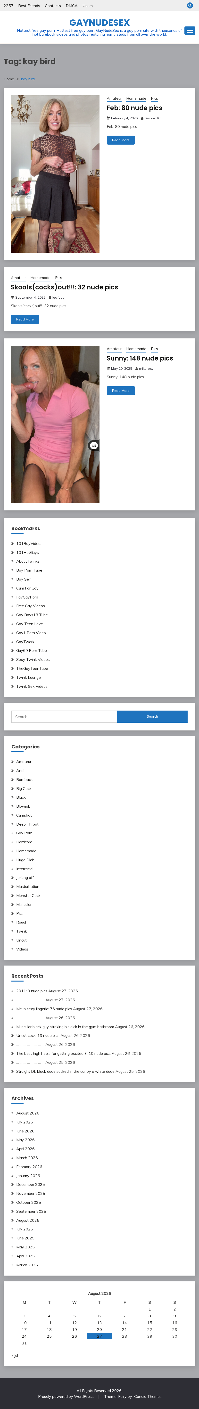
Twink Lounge (28, 677)
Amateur (114, 98)
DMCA (72, 5)
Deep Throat (27, 824)
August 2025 (27, 1220)
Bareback (24, 779)
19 (74, 1329)
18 (49, 1329)
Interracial (24, 868)
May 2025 (25, 1247)
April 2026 (25, 1148)
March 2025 (27, 1264)
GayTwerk (25, 641)
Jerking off (25, 877)
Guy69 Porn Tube (31, 650)
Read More (121, 140)
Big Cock (24, 788)
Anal (20, 770)
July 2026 (24, 1122)
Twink (21, 931)
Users (88, 5)
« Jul (14, 1355)
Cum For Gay (27, 588)
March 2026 (27, 1157)
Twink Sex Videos (32, 686)
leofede (58, 297)
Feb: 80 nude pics (134, 108)
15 (149, 1322)
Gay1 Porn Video (31, 632)
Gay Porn (24, 832)
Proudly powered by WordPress (66, 1396)
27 (99, 1336)
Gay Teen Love (29, 623)
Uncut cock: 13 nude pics (37, 1035)
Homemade (136, 98)
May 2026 (25, 1139)
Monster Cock (28, 895)
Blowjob (23, 806)
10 (24, 1322)
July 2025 (24, 1229)
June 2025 (25, 1238)
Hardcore (24, 841)
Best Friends (29, 5)
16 (174, 1322)
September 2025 (31, 1211)
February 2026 (29, 1166)
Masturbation (27, 886)
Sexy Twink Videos (33, 659)
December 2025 (30, 1184)
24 (24, 1336)
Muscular (24, 904)
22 (149, 1329)
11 (49, 1322)
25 (49, 1336)
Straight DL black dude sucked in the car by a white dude (65, 1071)
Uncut (21, 940)
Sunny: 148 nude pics (140, 358)
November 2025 (30, 1193)
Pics (154, 98)
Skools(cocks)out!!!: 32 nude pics (64, 287)
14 (124, 1322)
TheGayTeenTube (32, 668)
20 (99, 1329)
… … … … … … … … (30, 999)
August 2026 (27, 1113)
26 (74, 1336)
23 (174, 1329)
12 (74, 1322)
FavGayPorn (27, 597)
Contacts (53, 5)
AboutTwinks (28, 561)
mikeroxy (146, 368)
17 (24, 1329)
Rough (21, 922)
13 (99, 1322)
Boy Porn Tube (29, 570)
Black (21, 797)
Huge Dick (25, 859)
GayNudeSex (99, 22)
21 (124, 1329)
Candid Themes (148, 1396)
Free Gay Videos (30, 605)
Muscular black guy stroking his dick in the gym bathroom (65, 1026)
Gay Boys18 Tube (32, 614)
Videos (22, 949)
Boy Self (23, 579)
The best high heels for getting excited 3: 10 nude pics (63, 1053)
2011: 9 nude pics (31, 990)
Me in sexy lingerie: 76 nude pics (44, 1008)
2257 (8, 5)
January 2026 (28, 1175)
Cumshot (24, 815)
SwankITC (153, 118)
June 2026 (25, 1131)
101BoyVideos (29, 543)
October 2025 (28, 1202)
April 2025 (25, 1255)
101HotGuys (27, 552)
